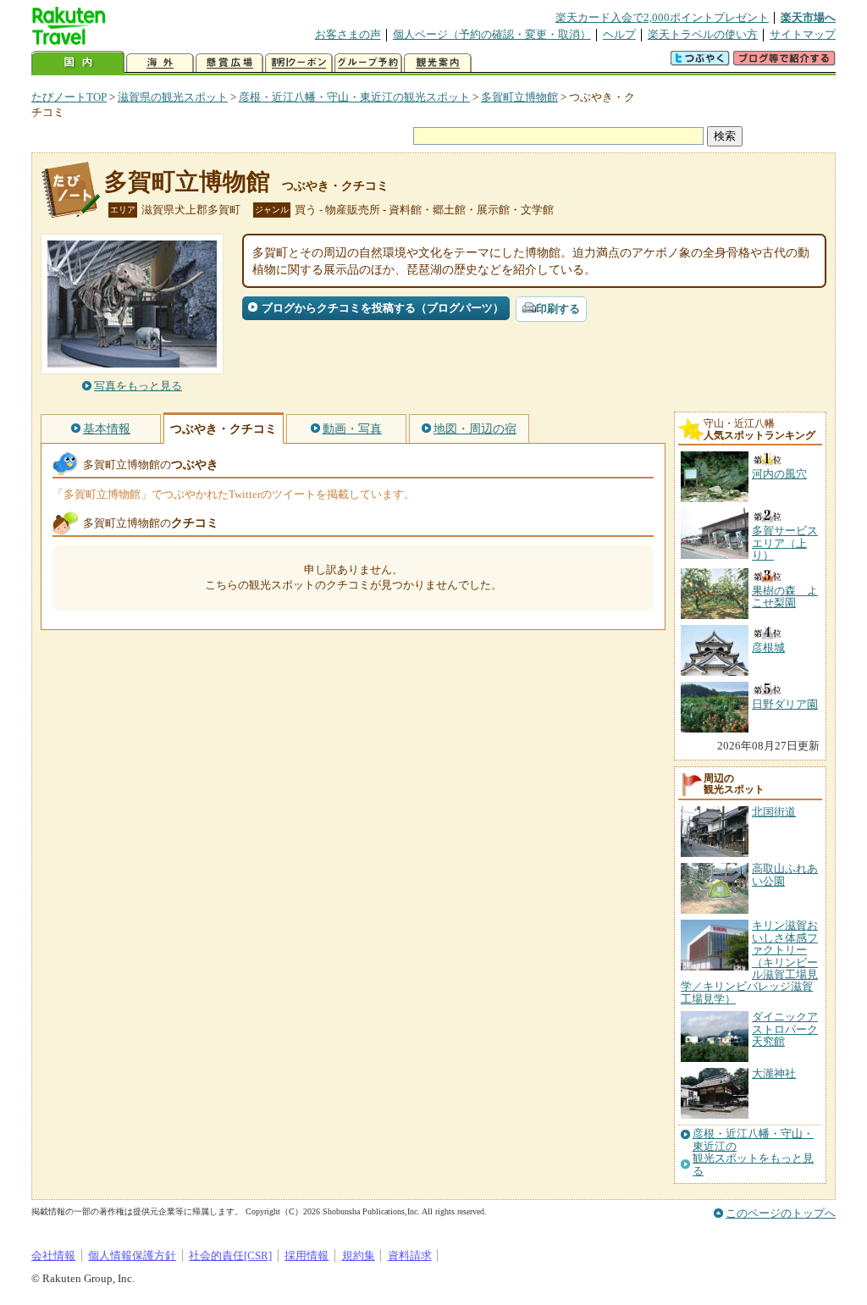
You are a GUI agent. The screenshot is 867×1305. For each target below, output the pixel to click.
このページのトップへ (781, 1213)
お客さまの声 (348, 34)
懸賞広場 (229, 63)
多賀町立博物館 (519, 97)
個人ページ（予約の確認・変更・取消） (492, 34)
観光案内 (438, 63)
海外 (160, 63)
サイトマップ (803, 34)
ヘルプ (619, 34)
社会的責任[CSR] (230, 1255)
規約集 (358, 1255)
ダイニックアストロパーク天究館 (785, 1029)
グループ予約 (368, 63)
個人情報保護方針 (132, 1255)
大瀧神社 (774, 1073)
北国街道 (774, 811)
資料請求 (410, 1255)
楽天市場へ (808, 17)
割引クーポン (299, 63)
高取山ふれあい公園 (785, 874)
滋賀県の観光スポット (173, 97)
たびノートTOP (69, 97)
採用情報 (306, 1255)
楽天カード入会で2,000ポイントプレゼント (662, 17)
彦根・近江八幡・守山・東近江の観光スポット (354, 97)
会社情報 (53, 1255)
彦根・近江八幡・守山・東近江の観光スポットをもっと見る (753, 1152)
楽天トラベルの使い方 (703, 34)
